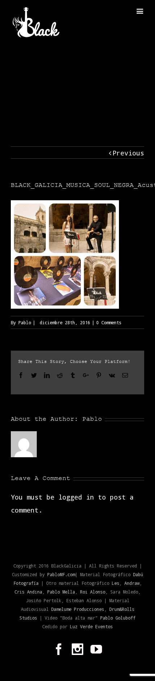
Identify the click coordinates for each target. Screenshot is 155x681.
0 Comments (108, 322)
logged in (76, 497)
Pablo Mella (61, 592)
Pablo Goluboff (118, 618)
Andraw (132, 583)
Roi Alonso (92, 592)
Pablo (24, 322)
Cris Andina (28, 592)
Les (115, 583)
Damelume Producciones (77, 609)
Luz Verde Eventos (91, 626)
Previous (128, 153)
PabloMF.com (61, 574)
